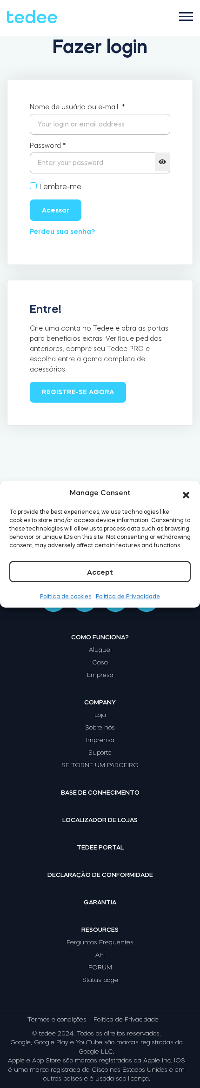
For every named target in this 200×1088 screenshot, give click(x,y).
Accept (100, 571)
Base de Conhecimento (100, 792)
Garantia (100, 902)
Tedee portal (100, 847)
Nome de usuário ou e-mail (77, 107)
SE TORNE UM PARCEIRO (100, 765)
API (100, 955)
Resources (100, 930)
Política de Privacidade (128, 596)
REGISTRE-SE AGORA (78, 392)
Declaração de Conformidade (100, 875)
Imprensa (100, 740)
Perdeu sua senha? (62, 231)
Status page (100, 980)
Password (48, 145)
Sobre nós (100, 727)
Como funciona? (100, 637)
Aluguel (100, 650)
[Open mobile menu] (186, 16)
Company (100, 702)
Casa (100, 662)
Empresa (100, 675)
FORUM (100, 967)
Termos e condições (57, 1019)
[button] (186, 493)
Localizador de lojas (100, 820)
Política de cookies (65, 596)
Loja (100, 715)
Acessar (55, 210)
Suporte (100, 753)
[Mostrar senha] (162, 162)
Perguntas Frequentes (100, 942)
